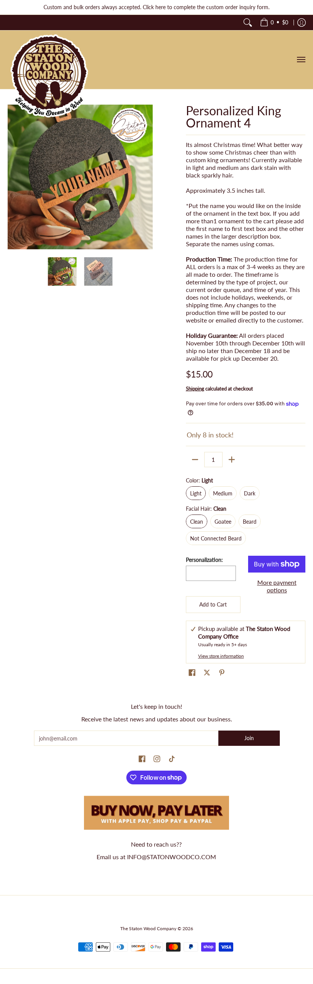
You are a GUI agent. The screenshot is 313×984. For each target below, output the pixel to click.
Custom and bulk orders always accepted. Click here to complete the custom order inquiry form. (156, 7)
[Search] (247, 22)
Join (249, 738)
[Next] (147, 177)
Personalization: (204, 560)
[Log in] (301, 22)
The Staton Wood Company (148, 928)
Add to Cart (213, 604)
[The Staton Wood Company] (50, 76)
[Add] (232, 459)
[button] (192, 673)
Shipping (195, 389)
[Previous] (13, 177)
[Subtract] (195, 459)
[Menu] (300, 60)
